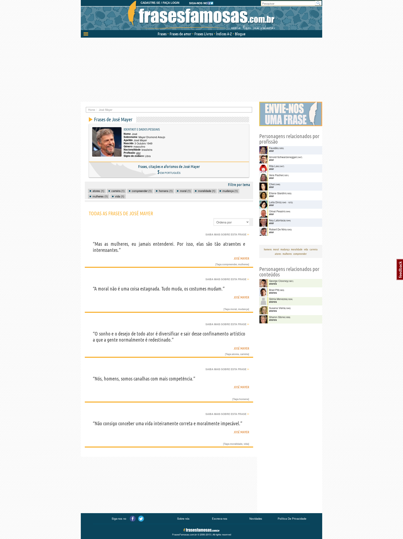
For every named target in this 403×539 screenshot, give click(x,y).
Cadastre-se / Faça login (160, 2)
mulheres (243, 264)
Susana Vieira (277, 308)
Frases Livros (203, 34)
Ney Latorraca (277, 220)
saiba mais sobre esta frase (227, 234)
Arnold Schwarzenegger (283, 157)
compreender (229, 264)
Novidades (255, 519)
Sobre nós (183, 519)
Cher (272, 184)
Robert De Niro (277, 229)
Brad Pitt (274, 290)
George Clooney (278, 281)
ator (138, 153)
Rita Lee (274, 166)
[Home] (201, 16)
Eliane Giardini (277, 193)
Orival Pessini (277, 211)
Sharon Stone (277, 317)
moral (233, 309)
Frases (162, 34)
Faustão (273, 148)
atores (235, 354)
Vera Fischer (276, 175)
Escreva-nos (219, 519)
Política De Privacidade (292, 519)
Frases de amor (180, 34)
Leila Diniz (275, 202)
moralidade (236, 443)
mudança (243, 309)
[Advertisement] (201, 69)
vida (246, 443)
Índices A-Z (224, 34)
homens (243, 399)
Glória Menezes (278, 299)
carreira (244, 354)
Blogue (240, 34)
